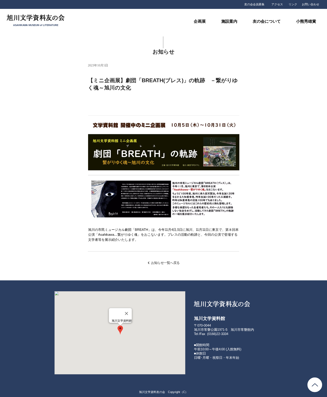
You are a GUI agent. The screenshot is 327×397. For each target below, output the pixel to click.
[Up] (315, 385)
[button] (262, 21)
